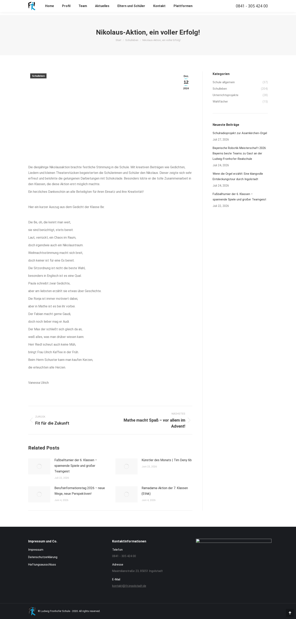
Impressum (35, 549)
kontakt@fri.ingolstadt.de (129, 586)
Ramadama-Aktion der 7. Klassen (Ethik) (165, 491)
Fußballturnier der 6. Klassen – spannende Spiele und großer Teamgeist (75, 465)
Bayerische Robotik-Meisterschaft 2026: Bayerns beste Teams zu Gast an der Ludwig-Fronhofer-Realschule (239, 153)
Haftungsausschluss (42, 564)
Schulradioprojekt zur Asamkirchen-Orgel (240, 133)
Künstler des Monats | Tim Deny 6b (167, 460)
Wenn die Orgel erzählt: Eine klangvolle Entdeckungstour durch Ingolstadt (238, 176)
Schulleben (38, 76)
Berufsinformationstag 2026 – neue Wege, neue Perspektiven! (79, 491)
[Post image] (39, 466)
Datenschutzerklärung (42, 557)
